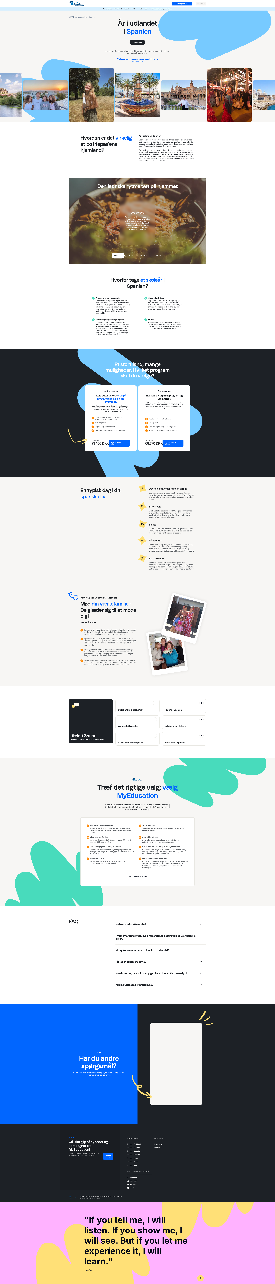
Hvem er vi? (158, 1144)
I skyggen (118, 255)
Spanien (92, 17)
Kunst (131, 255)
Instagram (133, 1181)
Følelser (143, 255)
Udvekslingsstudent (79, 17)
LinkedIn (132, 1184)
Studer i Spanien (133, 1155)
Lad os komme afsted (116, 443)
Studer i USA (132, 1165)
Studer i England (133, 1148)
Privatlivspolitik (106, 1196)
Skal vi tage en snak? (181, 4)
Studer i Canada (133, 1151)
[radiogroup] (137, 255)
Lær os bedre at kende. (137, 877)
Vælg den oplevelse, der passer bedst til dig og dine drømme (137, 60)
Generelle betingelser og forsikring (90, 1196)
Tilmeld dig (108, 1156)
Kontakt (157, 1148)
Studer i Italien (132, 1162)
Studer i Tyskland (134, 1144)
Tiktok (131, 1188)
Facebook (133, 1177)
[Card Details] (155, 703)
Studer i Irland (132, 1158)
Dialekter (157, 255)
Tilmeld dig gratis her (163, 9)
